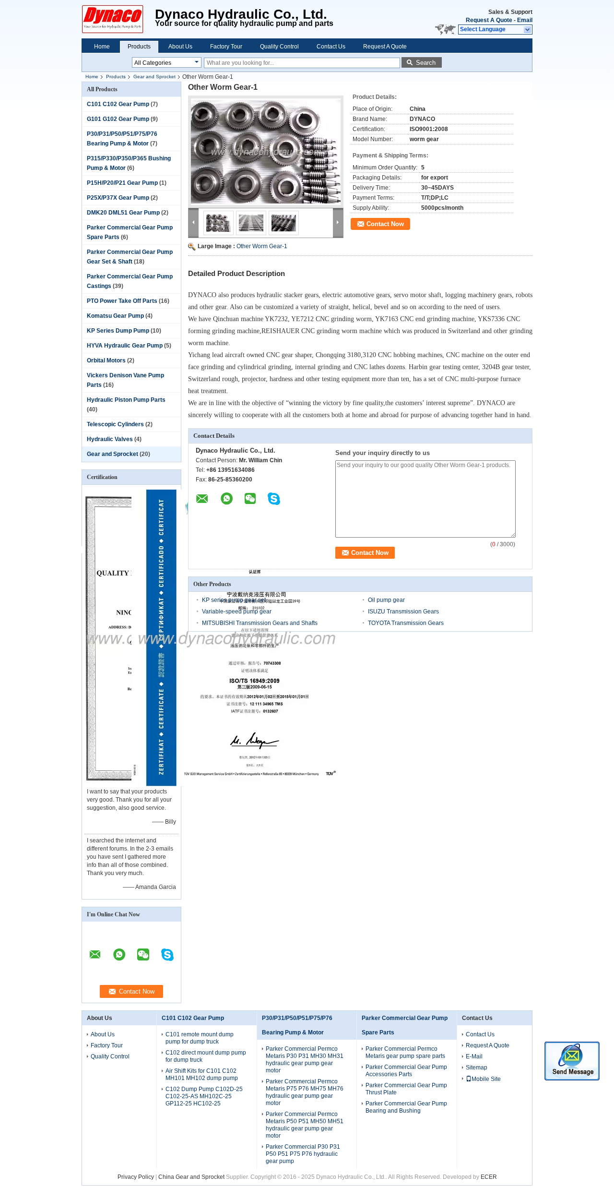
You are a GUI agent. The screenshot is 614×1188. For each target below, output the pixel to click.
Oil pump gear (386, 600)
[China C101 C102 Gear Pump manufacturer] (118, 19)
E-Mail (474, 1056)
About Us (180, 46)
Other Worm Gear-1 (261, 246)
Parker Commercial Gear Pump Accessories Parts (406, 1071)
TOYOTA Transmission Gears (406, 623)
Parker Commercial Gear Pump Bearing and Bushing (406, 1107)
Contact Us (331, 46)
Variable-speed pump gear (237, 611)
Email (524, 20)
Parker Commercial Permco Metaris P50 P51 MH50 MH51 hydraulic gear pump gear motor (304, 1125)
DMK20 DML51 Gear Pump (123, 212)
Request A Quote (489, 20)
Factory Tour (226, 46)
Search (426, 62)
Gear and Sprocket (154, 76)
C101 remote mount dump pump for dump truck (199, 1038)
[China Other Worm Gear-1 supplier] (266, 151)
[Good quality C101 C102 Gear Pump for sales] (236, 784)
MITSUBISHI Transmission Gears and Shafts (260, 623)
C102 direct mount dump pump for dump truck (205, 1056)
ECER (489, 1177)
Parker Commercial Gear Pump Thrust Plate (406, 1089)
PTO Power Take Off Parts (122, 301)
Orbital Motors (106, 360)
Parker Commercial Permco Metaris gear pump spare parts (405, 1052)
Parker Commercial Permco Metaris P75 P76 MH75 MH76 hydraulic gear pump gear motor (304, 1092)
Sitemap (476, 1067)
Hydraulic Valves (110, 439)
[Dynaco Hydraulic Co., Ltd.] (528, 29)
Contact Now (385, 224)
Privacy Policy (136, 1177)
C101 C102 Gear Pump (118, 104)
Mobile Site (486, 1079)
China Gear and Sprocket (191, 1177)
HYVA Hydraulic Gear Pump (125, 345)
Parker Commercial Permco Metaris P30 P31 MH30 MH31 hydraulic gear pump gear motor (304, 1059)
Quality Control (279, 46)
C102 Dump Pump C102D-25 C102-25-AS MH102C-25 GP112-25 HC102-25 (204, 1096)
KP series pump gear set (234, 600)
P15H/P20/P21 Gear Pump (122, 183)
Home (102, 46)
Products (139, 46)
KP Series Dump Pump (118, 330)
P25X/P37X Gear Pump (118, 197)
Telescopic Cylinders (115, 424)
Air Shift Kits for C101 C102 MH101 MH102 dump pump (201, 1074)
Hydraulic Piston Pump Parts (126, 399)
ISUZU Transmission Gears (403, 611)
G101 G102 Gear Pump (118, 119)
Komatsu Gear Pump (115, 315)
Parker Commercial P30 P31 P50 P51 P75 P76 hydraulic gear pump (303, 1153)
